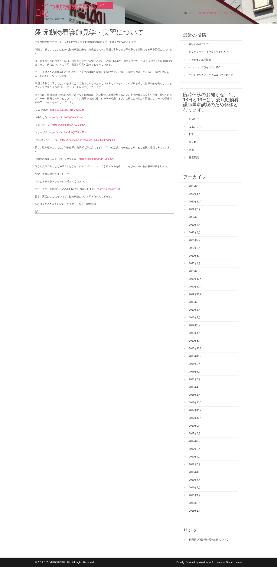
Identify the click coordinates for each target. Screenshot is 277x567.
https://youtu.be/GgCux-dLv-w (66, 117)
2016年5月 (194, 487)
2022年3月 (194, 232)
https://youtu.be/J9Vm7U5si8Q (96, 158)
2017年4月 (194, 456)
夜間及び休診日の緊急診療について (208, 539)
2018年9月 (194, 363)
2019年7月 (194, 317)
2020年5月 (194, 255)
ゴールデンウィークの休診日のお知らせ (211, 75)
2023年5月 (194, 186)
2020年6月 (194, 248)
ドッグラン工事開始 (200, 59)
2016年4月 (194, 495)
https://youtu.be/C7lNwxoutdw (68, 124)
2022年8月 (194, 209)
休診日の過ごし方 (199, 44)
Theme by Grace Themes (228, 562)
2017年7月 (194, 441)
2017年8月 (194, 433)
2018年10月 (195, 356)
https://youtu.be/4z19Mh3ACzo (67, 109)
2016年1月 (194, 510)
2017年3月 (194, 464)
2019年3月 (194, 340)
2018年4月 (194, 387)
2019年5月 (194, 325)
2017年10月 (195, 418)
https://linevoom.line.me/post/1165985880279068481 (88, 140)
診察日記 (194, 157)
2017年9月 (194, 425)
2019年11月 (195, 286)
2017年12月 (195, 402)
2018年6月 (194, 371)
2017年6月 (194, 448)
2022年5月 (194, 217)
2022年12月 (195, 201)
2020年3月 (194, 271)
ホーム (188, 12)
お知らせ (194, 118)
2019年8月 (194, 309)
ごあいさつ (195, 126)
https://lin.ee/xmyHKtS (109, 189)
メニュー (105, 5)
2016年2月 (194, 503)
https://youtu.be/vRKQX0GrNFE (67, 132)
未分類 (192, 142)
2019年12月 (195, 278)
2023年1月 (194, 193)
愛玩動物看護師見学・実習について (218, 12)
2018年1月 (194, 394)
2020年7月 (194, 240)
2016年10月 (195, 472)
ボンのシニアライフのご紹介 (205, 67)
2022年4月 (194, 224)
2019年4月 (194, 333)
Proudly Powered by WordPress (193, 562)
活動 (191, 149)
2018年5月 (194, 379)
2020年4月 (194, 263)
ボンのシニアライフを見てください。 (210, 52)
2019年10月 (195, 294)
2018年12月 (195, 348)
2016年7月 (194, 479)
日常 (191, 134)
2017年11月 (195, 410)
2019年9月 (194, 302)
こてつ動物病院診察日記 (65, 10)
